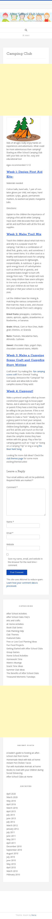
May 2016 (11, 800)
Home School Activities (17, 655)
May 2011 (11, 839)
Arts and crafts (13, 620)
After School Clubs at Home (19, 776)
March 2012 (12, 825)
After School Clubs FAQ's (18, 617)
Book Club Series (14, 627)
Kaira (34, 915)
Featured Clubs (13, 638)
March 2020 (12, 797)
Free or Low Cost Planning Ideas (21, 641)
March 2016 (12, 807)
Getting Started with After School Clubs (24, 648)
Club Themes (12, 634)
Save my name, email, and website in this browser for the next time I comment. (25, 562)
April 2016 (11, 804)
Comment (12, 487)
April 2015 (11, 811)
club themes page (14, 458)
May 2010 (11, 864)
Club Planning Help (15, 631)
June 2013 (11, 818)
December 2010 (14, 846)
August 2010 (12, 853)
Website (10, 544)
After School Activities (16, 613)
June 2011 (11, 836)
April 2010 (11, 867)
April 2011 (11, 843)
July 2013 (10, 814)
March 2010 (12, 871)
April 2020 (11, 793)
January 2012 (12, 828)
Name (10, 521)
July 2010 (10, 857)
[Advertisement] (26, 90)
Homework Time (14, 659)
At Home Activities (15, 624)
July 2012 (10, 821)
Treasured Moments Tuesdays (20, 676)
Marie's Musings (14, 662)
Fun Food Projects (15, 645)
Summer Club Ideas (15, 669)
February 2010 (13, 874)
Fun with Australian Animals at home (23, 766)
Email (9, 533)
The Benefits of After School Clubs (22, 673)
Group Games (12, 652)
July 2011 (10, 832)
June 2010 (11, 860)
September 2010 (14, 849)
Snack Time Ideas (14, 666)
